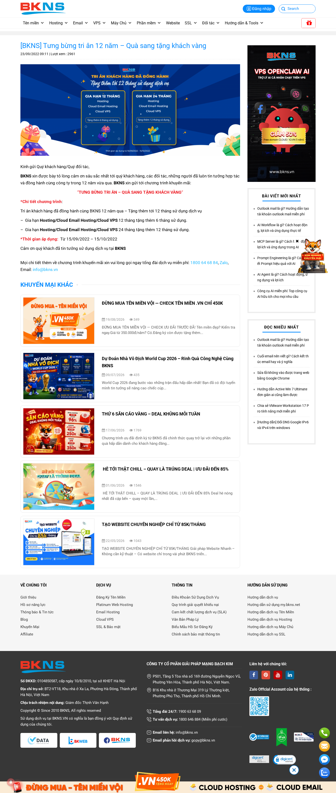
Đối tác (208, 23)
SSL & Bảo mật (108, 627)
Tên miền (31, 23)
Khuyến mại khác (46, 284)
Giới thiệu (28, 597)
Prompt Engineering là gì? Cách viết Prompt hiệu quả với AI (282, 261)
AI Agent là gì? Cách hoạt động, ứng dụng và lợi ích (282, 277)
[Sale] (308, 23)
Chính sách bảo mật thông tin (196, 634)
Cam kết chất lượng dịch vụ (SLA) (199, 612)
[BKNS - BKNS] (43, 8)
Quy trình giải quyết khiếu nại (195, 605)
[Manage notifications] (11, 782)
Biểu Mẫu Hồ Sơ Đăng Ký (192, 627)
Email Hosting (108, 612)
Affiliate (26, 634)
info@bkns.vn (45, 269)
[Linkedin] (290, 675)
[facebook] (253, 675)
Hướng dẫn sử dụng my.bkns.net (273, 605)
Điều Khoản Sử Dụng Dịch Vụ (195, 597)
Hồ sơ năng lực (33, 605)
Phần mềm (146, 23)
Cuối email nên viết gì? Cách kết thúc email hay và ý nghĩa (283, 359)
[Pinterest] (265, 675)
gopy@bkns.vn (203, 740)
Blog (24, 619)
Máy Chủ (118, 23)
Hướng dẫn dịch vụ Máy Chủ (270, 627)
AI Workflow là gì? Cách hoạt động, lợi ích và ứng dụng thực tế (282, 228)
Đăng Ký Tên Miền (110, 597)
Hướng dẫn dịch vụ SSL (266, 634)
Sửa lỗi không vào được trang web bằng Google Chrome (283, 375)
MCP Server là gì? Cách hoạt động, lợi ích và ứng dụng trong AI (283, 244)
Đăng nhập (261, 8)
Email (78, 23)
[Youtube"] (278, 675)
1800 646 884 (189, 719)
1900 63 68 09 (189, 711)
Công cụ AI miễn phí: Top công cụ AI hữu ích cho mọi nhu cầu (282, 294)
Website (173, 23)
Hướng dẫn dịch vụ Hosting (269, 619)
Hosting (56, 23)
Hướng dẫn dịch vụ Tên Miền (270, 612)
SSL (188, 23)
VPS (97, 23)
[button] (284, 760)
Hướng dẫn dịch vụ (262, 597)
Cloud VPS (105, 619)
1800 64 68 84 (204, 262)
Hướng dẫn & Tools (241, 23)
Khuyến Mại (29, 627)
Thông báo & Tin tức (37, 612)
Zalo (224, 262)
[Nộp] (283, 9)
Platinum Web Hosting (114, 605)
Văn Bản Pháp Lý (185, 619)
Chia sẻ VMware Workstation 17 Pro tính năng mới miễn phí (283, 408)
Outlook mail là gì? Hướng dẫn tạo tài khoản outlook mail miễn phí (283, 211)
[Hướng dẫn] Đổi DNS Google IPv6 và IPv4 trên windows (283, 425)
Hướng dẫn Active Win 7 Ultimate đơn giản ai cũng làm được (282, 392)
